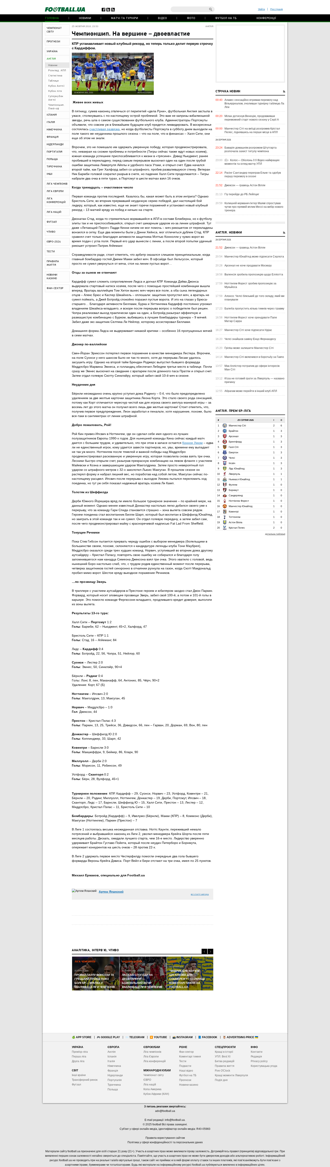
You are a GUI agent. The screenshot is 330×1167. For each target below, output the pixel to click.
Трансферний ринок (84, 1079)
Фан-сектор (186, 1051)
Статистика (55, 75)
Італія (111, 1061)
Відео (162, 18)
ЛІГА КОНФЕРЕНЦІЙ (56, 200)
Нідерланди (115, 1075)
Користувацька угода (264, 1066)
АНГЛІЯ (51, 59)
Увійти (261, 9)
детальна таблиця (275, 534)
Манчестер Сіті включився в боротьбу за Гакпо (254, 357)
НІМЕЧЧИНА (54, 129)
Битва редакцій (224, 1061)
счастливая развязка (104, 129)
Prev (204, 951)
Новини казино (188, 1084)
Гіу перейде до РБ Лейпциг (241, 194)
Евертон (233, 452)
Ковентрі (233, 511)
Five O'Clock (222, 1070)
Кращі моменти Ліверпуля (231, 1075)
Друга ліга (78, 1061)
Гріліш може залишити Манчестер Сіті (249, 348)
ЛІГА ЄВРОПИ (55, 191)
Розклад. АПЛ (57, 70)
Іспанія (112, 1056)
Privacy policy (259, 1061)
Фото (191, 18)
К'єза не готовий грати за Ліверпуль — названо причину (254, 380)
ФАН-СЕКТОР (55, 288)
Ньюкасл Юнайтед (239, 479)
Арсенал (233, 436)
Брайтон (233, 431)
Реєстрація (276, 9)
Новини (85, 18)
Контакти (256, 1051)
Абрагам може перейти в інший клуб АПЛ (250, 391)
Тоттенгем (234, 517)
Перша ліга (79, 1056)
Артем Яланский (111, 892)
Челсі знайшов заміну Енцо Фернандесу (250, 339)
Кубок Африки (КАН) (156, 1094)
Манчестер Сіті (237, 425)
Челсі (232, 457)
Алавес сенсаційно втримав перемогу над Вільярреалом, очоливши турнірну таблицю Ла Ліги (254, 103)
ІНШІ (50, 174)
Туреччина (114, 1084)
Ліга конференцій (154, 1061)
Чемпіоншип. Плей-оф (56, 107)
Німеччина (114, 1066)
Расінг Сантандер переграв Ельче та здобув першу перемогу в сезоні (252, 174)
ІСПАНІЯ (52, 115)
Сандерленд (236, 495)
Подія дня (221, 1080)
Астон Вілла (235, 522)
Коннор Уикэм (192, 443)
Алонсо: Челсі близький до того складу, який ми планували (254, 297)
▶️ (158, 1037)
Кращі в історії (224, 1051)
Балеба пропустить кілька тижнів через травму (254, 308)
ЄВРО (147, 1079)
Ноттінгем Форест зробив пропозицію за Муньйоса (250, 285)
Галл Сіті (233, 447)
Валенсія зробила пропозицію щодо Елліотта (253, 274)
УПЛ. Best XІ (222, 1056)
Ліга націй (149, 1084)
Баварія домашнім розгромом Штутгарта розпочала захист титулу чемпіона (250, 149)
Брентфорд (235, 441)
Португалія (115, 1080)
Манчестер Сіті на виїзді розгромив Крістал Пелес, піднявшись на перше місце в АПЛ (252, 130)
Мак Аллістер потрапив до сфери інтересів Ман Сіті (251, 367)
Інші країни (79, 1075)
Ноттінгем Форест (239, 500)
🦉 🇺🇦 (240, 1037)
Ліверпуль (234, 474)
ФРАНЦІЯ (53, 137)
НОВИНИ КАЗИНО (52, 277)
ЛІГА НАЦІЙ (54, 212)
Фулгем (233, 484)
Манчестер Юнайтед (240, 506)
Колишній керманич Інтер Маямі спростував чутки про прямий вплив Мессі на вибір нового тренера (253, 207)
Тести (182, 1061)
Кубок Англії (56, 86)
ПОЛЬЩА (52, 159)
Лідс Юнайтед (236, 468)
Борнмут (234, 490)
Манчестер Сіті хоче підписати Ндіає (248, 330)
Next (210, 951)
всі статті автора (200, 894)
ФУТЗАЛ (52, 222)
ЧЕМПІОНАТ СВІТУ (54, 30)
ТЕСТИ (51, 251)
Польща (113, 1089)
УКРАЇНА (52, 51)
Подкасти (185, 1066)
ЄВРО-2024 (54, 241)
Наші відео (186, 1070)
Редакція (256, 1056)
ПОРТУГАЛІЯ (54, 152)
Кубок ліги (55, 91)
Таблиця (53, 81)
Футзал (76, 1084)
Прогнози (185, 1080)
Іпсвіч (232, 463)
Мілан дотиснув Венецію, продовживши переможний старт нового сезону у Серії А (251, 118)
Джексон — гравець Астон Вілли (244, 185)
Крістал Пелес (237, 527)
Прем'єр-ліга (80, 1051)
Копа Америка (152, 1089)
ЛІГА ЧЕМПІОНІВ (57, 184)
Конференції (266, 18)
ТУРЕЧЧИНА (54, 166)
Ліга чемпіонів (152, 1051)
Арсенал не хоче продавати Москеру (248, 265)
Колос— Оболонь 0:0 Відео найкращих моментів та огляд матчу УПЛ (251, 162)
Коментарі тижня (190, 1056)
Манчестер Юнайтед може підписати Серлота (254, 256)
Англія (112, 1051)
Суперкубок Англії (55, 98)
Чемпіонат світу (153, 1075)
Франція (113, 1070)
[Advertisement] (250, 54)
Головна (52, 18)
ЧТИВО (51, 232)
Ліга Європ (150, 1056)
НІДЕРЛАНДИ (55, 144)
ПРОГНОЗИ (53, 41)
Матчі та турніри (124, 18)
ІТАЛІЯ (51, 122)
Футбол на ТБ (226, 18)
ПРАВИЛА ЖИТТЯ (53, 263)
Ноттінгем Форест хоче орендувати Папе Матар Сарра (250, 319)
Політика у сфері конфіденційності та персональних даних (165, 1142)
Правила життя (224, 1066)
